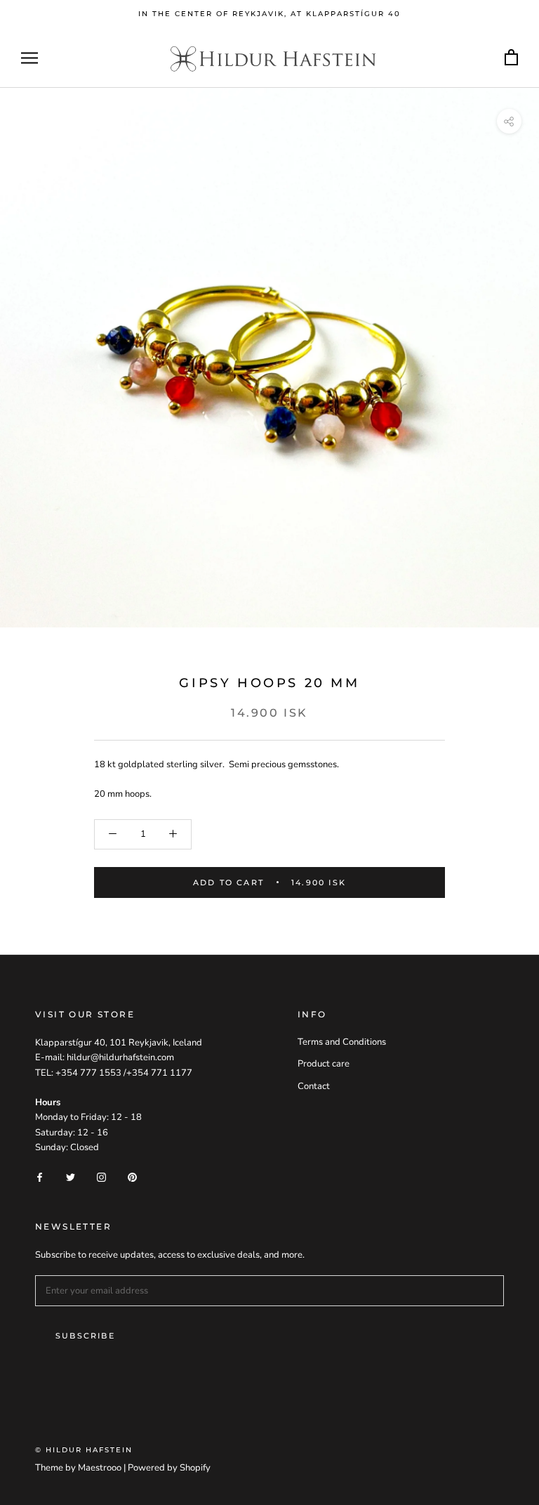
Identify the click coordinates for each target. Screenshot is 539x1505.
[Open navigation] (29, 58)
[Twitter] (70, 1177)
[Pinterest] (132, 1177)
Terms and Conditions (342, 1042)
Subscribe (85, 1336)
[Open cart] (511, 58)
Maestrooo (99, 1467)
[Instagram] (101, 1177)
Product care (324, 1063)
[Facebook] (39, 1177)
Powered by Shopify (169, 1467)
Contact (314, 1086)
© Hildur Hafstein (84, 1449)
